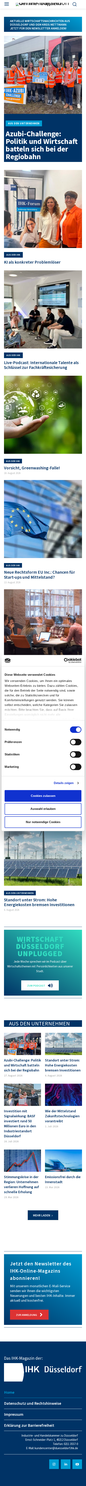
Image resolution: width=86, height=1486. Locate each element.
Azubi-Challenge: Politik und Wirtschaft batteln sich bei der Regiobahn (42, 145)
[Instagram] (54, 1464)
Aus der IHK (13, 254)
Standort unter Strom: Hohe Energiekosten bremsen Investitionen (39, 902)
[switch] (75, 742)
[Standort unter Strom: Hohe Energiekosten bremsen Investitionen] (43, 847)
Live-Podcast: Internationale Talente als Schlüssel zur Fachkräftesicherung (41, 365)
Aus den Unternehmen (24, 123)
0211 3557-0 (71, 1444)
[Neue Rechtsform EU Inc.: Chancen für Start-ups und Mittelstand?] (43, 519)
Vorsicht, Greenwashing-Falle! (32, 468)
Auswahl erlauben (43, 808)
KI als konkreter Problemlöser (32, 262)
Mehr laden (41, 1215)
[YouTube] (77, 1464)
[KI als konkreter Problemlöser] (43, 209)
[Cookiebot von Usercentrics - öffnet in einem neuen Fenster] (63, 660)
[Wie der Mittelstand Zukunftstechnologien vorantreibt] (63, 1095)
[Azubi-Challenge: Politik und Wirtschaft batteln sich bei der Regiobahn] (43, 75)
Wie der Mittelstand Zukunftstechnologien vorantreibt (62, 1116)
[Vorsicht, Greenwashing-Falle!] (43, 415)
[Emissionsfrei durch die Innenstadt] (63, 1161)
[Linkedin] (65, 1464)
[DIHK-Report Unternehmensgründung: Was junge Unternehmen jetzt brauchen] (43, 628)
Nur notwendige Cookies (43, 822)
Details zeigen (64, 783)
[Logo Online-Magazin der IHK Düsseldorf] (43, 4)
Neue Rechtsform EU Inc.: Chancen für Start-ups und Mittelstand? (39, 574)
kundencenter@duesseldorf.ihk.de (56, 1448)
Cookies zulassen (43, 795)
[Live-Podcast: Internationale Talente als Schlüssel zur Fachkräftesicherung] (43, 309)
